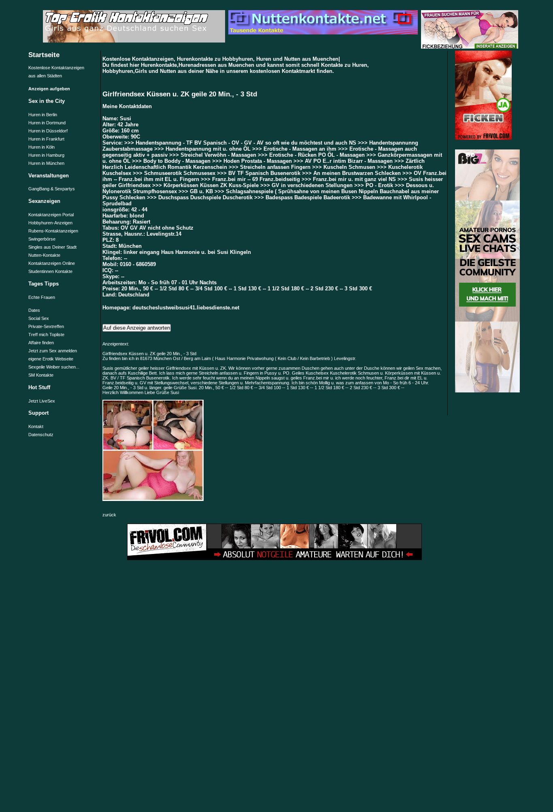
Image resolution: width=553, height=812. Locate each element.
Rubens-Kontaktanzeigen (53, 230)
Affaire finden (41, 342)
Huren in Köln (41, 147)
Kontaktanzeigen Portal (51, 214)
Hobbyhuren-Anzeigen (50, 222)
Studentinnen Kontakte (50, 271)
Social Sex (38, 318)
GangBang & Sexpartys (51, 188)
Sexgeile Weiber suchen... (53, 366)
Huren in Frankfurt (46, 138)
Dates (34, 310)
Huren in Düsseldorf (48, 130)
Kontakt (35, 426)
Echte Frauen (41, 297)
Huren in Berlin (42, 114)
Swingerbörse (41, 239)
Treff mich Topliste (46, 334)
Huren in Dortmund (47, 122)
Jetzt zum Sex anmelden (52, 350)
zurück (109, 514)
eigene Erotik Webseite (50, 358)
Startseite (44, 54)
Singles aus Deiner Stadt (52, 247)
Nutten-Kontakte (44, 255)
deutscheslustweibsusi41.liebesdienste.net (185, 308)
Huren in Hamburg (46, 155)
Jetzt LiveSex (41, 401)
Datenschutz (40, 434)
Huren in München (46, 163)
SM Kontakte (40, 375)
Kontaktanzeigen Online (51, 263)
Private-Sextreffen (46, 326)
